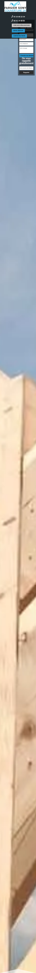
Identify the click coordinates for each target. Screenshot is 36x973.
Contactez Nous (19, 36)
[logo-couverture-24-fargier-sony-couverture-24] (15, 6)
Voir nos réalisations (21, 25)
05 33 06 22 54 (19, 17)
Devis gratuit (18, 30)
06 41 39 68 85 (19, 21)
